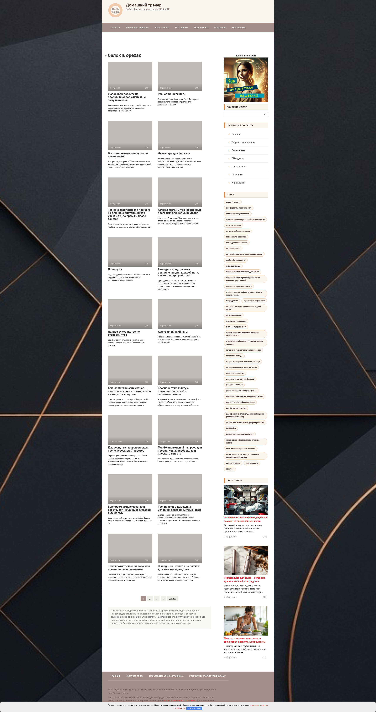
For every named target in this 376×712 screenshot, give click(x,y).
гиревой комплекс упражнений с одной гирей (243, 308)
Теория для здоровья (137, 27)
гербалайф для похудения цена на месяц (244, 254)
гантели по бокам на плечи (238, 231)
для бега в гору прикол (236, 408)
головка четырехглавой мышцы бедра (243, 350)
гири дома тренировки (236, 321)
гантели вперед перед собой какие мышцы (245, 219)
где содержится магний (236, 243)
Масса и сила (201, 27)
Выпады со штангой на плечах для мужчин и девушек (178, 567)
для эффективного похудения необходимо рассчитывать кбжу (245, 415)
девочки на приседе (235, 373)
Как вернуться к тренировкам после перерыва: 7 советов (128, 449)
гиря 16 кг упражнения (236, 327)
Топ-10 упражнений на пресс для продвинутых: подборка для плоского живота (180, 450)
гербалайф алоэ (233, 248)
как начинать (252, 463)
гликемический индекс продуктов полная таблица (244, 342)
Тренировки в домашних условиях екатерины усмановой (179, 508)
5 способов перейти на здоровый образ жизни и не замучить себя (127, 97)
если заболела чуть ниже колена (240, 448)
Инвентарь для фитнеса (174, 153)
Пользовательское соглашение (166, 676)
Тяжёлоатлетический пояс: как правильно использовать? (129, 567)
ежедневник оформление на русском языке (242, 441)
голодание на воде (234, 356)
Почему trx (115, 269)
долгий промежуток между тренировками (245, 422)
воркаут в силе (232, 202)
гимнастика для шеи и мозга (239, 286)
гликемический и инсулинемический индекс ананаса (242, 334)
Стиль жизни (162, 27)
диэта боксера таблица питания (240, 402)
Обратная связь (134, 676)
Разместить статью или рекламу (207, 676)
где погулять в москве (236, 237)
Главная (115, 27)
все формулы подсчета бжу (238, 208)
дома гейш (231, 428)
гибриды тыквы (233, 266)
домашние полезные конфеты (240, 434)
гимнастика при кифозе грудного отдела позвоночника (244, 293)
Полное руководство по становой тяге (124, 333)
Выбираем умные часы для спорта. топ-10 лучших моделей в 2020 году (129, 510)
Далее (172, 598)
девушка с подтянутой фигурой (240, 379)
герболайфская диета (235, 260)
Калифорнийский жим (173, 331)
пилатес (229, 469)
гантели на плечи (233, 225)
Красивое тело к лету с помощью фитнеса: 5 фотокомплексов (173, 391)
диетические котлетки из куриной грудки (244, 396)
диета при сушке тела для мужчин (241, 391)
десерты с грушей (234, 385)
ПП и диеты (181, 27)
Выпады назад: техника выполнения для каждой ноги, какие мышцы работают (178, 272)
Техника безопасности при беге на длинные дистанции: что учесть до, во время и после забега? (129, 214)
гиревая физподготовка (254, 301)
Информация (230, 536)
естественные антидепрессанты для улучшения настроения (242, 455)
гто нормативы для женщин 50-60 (241, 367)
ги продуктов (232, 301)
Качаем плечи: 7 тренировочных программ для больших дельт (180, 211)
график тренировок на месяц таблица (243, 361)
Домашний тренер (144, 5)
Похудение (220, 27)
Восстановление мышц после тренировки (128, 155)
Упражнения (238, 27)
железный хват (233, 463)
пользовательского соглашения (179, 700)
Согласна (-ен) (194, 708)
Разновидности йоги (171, 94)
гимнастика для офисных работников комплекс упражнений (243, 279)
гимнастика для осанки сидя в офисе (242, 272)
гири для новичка (233, 315)
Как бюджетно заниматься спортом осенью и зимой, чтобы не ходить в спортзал (130, 391)
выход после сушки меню (237, 213)
